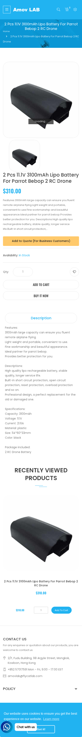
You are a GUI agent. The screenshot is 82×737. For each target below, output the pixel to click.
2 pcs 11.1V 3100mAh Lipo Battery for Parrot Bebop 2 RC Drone (41, 583)
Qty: (6, 272)
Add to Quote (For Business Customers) (41, 241)
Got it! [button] (41, 729)
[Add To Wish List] (74, 271)
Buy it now (41, 295)
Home (6, 31)
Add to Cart (41, 284)
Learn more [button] (51, 719)
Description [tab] (41, 317)
